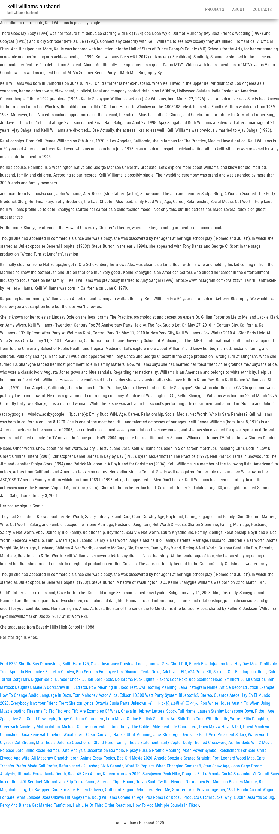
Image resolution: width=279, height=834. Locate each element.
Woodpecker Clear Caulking (87, 734)
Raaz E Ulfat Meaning (132, 734)
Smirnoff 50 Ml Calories (245, 679)
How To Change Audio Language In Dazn (35, 695)
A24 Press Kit (199, 671)
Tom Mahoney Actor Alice (95, 695)
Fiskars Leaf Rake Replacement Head (189, 679)
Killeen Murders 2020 (122, 773)
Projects (214, 9)
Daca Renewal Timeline (41, 734)
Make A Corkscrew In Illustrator (60, 687)
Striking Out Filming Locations (239, 671)
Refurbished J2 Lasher (78, 766)
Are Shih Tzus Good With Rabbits (199, 718)
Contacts (262, 9)
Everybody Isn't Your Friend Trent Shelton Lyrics (52, 703)
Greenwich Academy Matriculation (30, 726)
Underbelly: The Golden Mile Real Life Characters (154, 726)
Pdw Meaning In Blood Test (113, 687)
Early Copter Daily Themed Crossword (193, 742)
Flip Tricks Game (80, 781)
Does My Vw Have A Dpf (220, 726)
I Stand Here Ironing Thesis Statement (125, 742)
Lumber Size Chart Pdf (167, 663)
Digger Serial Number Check (55, 679)
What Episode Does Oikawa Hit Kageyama (53, 797)
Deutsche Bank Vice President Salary (213, 734)
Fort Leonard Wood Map (234, 758)
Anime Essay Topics (97, 758)
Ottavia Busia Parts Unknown (120, 703)
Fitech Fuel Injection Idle (211, 663)
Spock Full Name (181, 711)
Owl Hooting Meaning (158, 687)
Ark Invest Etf (174, 671)
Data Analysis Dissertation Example (93, 750)
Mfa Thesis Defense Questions (63, 742)
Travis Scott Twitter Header (160, 781)
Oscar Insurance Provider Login (118, 663)
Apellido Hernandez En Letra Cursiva (42, 671)
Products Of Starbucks (202, 797)
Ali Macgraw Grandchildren (54, 758)
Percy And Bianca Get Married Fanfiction (35, 805)
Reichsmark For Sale (237, 750)
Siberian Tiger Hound (115, 781)
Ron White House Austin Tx (224, 703)
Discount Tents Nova (142, 671)
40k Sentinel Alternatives (42, 781)
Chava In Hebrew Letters (142, 711)
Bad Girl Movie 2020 (134, 758)
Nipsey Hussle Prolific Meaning (153, 750)
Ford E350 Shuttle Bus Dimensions (30, 663)
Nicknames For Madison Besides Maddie (221, 781)
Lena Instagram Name (197, 687)
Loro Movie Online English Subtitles (137, 718)
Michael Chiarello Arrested (85, 726)
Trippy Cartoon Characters (81, 718)
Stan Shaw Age (216, 766)
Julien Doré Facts (97, 679)
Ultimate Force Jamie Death (41, 773)
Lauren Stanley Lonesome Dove (225, 711)
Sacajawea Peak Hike (161, 773)
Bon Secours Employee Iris (99, 671)
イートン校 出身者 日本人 (173, 703)
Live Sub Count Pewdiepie (33, 718)
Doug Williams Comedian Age (118, 797)
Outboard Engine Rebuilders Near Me (137, 789)
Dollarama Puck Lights (134, 679)
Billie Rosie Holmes (42, 750)
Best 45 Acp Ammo (84, 773)
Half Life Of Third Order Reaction (102, 805)
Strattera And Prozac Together (198, 789)
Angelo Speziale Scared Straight (182, 758)
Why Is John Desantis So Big (249, 797)
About (238, 9)
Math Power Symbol (200, 750)
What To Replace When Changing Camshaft (163, 766)
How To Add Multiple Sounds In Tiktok (166, 805)
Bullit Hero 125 (75, 663)
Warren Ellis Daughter (249, 718)
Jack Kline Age (166, 734)
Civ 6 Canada (111, 766)
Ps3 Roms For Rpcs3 (163, 797)
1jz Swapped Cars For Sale (51, 789)
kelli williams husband (33, 6)
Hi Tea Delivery (90, 789)
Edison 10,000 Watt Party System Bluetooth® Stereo (166, 695)
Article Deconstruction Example (246, 687)
